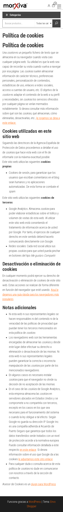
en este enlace (28, 449)
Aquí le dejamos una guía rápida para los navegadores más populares (30, 294)
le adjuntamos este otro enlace (35, 459)
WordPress (35, 501)
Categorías (15, 14)
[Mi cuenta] (49, 5)
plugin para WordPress (43, 484)
